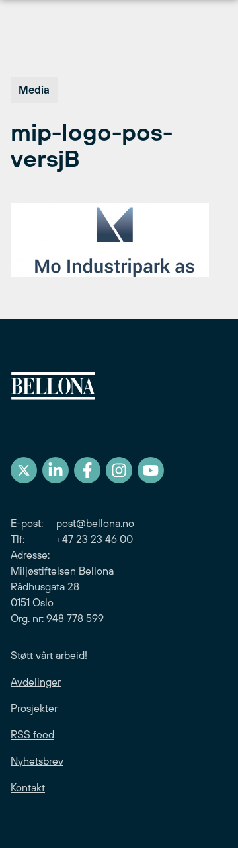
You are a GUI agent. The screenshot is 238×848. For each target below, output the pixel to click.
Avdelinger (36, 682)
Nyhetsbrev (37, 761)
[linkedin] (55, 470)
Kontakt (28, 787)
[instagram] (119, 470)
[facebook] (87, 470)
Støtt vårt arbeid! (49, 655)
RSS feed (32, 734)
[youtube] (151, 470)
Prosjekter (34, 708)
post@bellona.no (95, 523)
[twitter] (24, 470)
